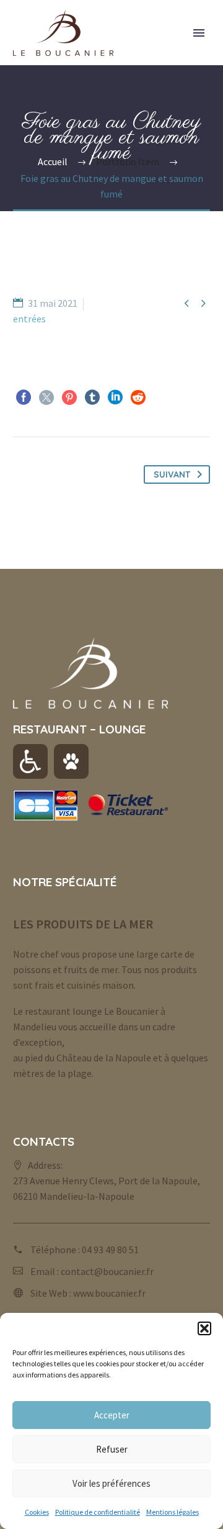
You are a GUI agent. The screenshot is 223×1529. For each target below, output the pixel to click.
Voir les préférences (111, 1483)
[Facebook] (23, 397)
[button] (204, 1328)
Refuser (112, 1449)
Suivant (172, 474)
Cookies (37, 1512)
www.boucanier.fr (109, 1293)
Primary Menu (199, 33)
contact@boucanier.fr (107, 1271)
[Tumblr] (92, 397)
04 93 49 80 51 (110, 1249)
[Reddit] (138, 397)
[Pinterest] (69, 397)
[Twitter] (46, 397)
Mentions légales (172, 1512)
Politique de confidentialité (97, 1512)
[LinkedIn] (115, 397)
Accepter (111, 1415)
